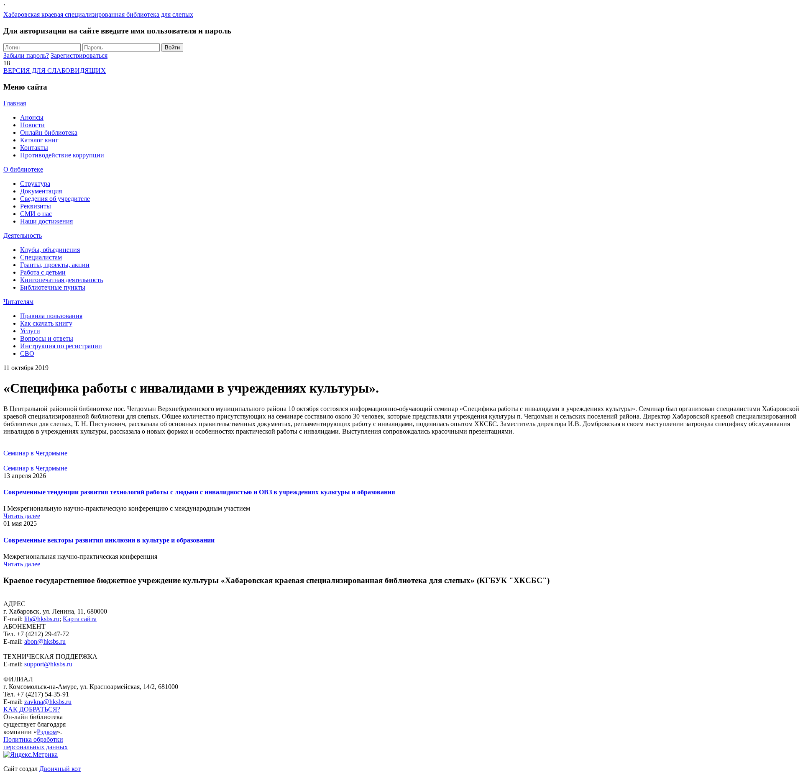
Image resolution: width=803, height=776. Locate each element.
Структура (35, 183)
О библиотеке (23, 169)
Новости (32, 124)
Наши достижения (46, 221)
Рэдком (47, 731)
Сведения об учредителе (55, 198)
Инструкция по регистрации (61, 345)
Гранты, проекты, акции (55, 264)
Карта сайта (80, 618)
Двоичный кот (60, 768)
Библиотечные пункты (52, 287)
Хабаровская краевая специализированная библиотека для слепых (98, 14)
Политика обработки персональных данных (35, 743)
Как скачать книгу (46, 323)
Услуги (30, 330)
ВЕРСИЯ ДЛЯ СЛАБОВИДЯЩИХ (54, 70)
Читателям (18, 301)
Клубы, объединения (50, 249)
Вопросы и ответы (46, 338)
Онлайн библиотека (48, 132)
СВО (27, 353)
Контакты (34, 147)
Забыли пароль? (26, 55)
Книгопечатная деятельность (61, 279)
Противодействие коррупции (62, 155)
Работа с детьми (43, 272)
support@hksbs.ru (48, 664)
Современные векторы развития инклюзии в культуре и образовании (109, 540)
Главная (14, 103)
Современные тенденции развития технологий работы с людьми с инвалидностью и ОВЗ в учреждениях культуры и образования (199, 492)
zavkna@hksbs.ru (48, 701)
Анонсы (31, 117)
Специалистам (41, 257)
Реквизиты (35, 206)
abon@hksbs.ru (45, 641)
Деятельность (22, 235)
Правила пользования (51, 315)
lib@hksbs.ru (41, 618)
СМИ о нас (36, 213)
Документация (41, 191)
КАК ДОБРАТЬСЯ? (31, 709)
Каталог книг (39, 140)
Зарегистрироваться (79, 55)
